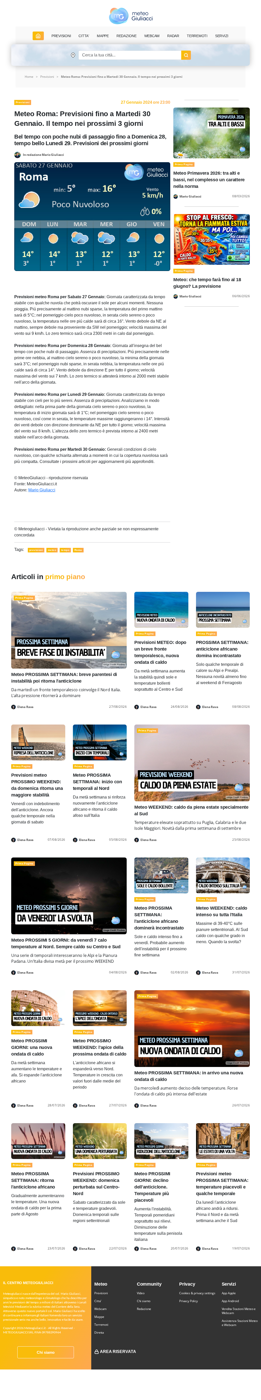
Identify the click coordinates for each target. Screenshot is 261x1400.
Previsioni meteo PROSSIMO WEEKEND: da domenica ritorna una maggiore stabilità (37, 785)
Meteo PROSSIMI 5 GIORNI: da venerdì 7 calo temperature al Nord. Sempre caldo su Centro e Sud (66, 943)
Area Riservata (118, 1351)
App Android (230, 1301)
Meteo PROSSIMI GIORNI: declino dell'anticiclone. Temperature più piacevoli (152, 1187)
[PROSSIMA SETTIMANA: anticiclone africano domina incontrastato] (223, 609)
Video (141, 1293)
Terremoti (101, 1324)
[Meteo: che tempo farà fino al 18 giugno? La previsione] (211, 239)
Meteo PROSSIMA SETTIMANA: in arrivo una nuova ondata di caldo (188, 1076)
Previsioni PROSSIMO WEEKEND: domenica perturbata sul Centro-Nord (96, 1183)
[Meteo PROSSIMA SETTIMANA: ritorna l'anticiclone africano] (38, 1140)
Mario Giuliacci (41, 490)
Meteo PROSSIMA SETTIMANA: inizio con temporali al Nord (97, 782)
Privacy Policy (188, 1301)
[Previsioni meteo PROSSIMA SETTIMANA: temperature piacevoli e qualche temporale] (223, 1140)
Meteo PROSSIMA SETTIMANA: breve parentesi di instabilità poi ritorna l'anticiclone (64, 678)
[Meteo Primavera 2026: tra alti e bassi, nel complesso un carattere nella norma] (211, 132)
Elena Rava (25, 707)
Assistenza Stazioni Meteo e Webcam (240, 1323)
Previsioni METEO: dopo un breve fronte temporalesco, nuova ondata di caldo (160, 652)
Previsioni (47, 76)
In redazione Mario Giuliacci (43, 154)
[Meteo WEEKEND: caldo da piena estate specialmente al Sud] (192, 763)
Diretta (99, 1332)
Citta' (97, 1301)
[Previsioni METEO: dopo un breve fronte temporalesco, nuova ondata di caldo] (161, 609)
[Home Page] (38, 36)
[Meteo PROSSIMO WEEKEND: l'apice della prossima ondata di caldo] (100, 1008)
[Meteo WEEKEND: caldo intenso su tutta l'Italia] (223, 875)
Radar (173, 36)
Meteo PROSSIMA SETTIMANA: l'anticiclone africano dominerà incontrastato (159, 918)
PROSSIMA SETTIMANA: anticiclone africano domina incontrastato (222, 649)
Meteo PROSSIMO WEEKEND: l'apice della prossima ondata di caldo (100, 1047)
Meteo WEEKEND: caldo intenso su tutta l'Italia (221, 911)
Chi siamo (46, 1352)
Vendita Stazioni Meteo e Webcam (239, 1311)
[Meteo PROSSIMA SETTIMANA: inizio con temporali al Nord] (100, 742)
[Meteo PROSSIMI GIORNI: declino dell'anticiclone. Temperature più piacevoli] (161, 1140)
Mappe (99, 1317)
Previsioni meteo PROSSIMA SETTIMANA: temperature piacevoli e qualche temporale (222, 1183)
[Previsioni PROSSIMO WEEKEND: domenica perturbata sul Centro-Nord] (100, 1140)
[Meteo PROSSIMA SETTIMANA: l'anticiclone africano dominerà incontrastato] (161, 875)
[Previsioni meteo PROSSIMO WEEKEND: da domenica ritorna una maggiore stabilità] (38, 742)
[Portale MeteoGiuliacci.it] (130, 15)
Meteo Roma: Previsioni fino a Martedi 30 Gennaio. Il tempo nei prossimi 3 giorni (121, 76)
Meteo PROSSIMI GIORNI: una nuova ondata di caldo (31, 1047)
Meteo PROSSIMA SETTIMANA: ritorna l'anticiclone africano (33, 1180)
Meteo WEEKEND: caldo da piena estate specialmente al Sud (191, 810)
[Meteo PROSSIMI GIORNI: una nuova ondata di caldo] (38, 1008)
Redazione (144, 1309)
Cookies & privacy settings (197, 1293)
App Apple (229, 1293)
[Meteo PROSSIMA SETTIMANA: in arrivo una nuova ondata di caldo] (192, 1028)
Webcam (152, 36)
